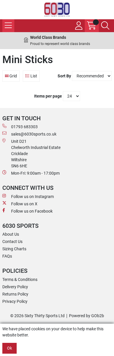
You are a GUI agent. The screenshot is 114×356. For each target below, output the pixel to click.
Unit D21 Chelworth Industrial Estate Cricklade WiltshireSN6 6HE (36, 153)
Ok (9, 348)
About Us (10, 234)
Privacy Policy (14, 301)
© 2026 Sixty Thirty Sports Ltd (37, 315)
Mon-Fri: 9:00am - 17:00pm (35, 173)
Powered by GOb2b (86, 315)
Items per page (48, 96)
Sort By (64, 76)
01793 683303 (24, 126)
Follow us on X (24, 204)
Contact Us (12, 241)
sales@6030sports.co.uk (33, 134)
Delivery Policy (15, 286)
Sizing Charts (14, 248)
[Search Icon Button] (105, 25)
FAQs (7, 256)
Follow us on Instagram (32, 196)
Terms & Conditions (19, 279)
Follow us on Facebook (32, 211)
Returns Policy (15, 294)
